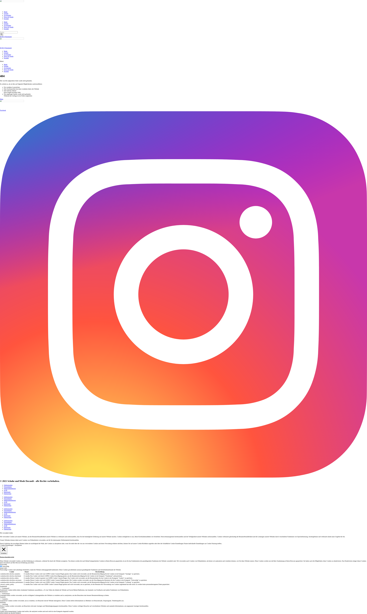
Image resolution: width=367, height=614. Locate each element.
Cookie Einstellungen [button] (6, 545)
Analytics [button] (3, 597)
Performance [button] (4, 592)
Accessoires (7, 15)
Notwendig (5, 566)
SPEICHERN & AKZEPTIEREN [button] (10, 613)
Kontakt (6, 19)
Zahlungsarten (8, 485)
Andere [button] (2, 608)
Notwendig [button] (3, 564)
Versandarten (8, 487)
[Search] (1, 34)
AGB (5, 490)
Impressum (7, 492)
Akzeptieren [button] (18, 545)
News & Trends (8, 17)
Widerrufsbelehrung (10, 488)
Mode (5, 12)
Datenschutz (7, 494)
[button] (183, 61)
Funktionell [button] (3, 586)
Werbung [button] (3, 602)
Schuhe (6, 13)
